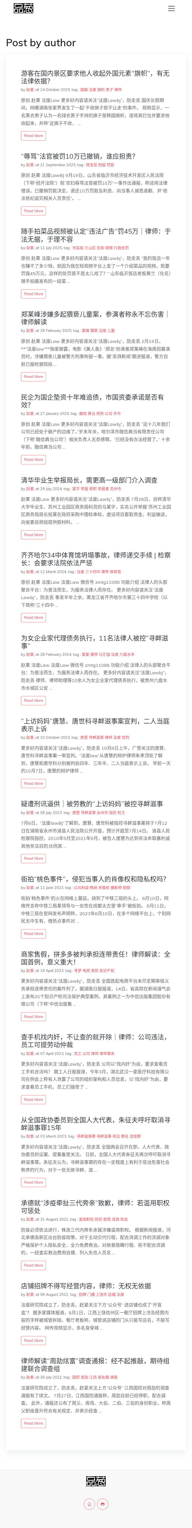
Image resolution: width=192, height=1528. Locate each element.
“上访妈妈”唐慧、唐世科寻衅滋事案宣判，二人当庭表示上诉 (95, 725)
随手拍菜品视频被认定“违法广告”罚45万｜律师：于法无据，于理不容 (96, 235)
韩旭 (93, 887)
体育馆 (115, 571)
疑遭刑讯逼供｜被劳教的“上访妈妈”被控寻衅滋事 (92, 804)
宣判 (125, 737)
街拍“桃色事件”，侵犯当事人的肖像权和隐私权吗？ (95, 879)
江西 (93, 1377)
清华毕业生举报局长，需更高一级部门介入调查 (89, 480)
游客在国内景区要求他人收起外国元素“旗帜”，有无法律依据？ (95, 77)
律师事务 (107, 1053)
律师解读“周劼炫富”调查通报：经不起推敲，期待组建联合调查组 (95, 1365)
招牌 (82, 1294)
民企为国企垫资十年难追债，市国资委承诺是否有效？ (92, 401)
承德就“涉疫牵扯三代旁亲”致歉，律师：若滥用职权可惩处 (95, 1207)
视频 (109, 247)
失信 (124, 1219)
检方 (121, 812)
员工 (78, 1053)
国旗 (84, 89)
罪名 (124, 1136)
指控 (112, 812)
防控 (98, 1219)
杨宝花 (91, 164)
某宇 (76, 488)
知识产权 (107, 970)
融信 (83, 413)
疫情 (107, 1219)
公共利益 (81, 887)
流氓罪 (135, 1136)
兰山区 (90, 247)
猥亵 (94, 330)
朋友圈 (103, 1377)
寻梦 (78, 970)
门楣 (91, 1294)
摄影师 (116, 887)
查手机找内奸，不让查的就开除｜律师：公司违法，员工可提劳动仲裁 (95, 1041)
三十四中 (92, 571)
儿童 (111, 330)
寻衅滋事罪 (86, 1136)
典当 (91, 413)
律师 (118, 89)
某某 (85, 654)
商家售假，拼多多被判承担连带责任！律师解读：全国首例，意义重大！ (95, 958)
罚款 (110, 164)
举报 (84, 488)
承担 (94, 970)
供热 (100, 413)
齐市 (117, 413)
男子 (109, 89)
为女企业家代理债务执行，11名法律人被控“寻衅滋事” (94, 642)
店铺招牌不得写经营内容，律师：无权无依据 (86, 1286)
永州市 (102, 812)
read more (33, 135)
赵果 (30, 89)
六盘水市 (127, 654)
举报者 (103, 488)
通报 (114, 1377)
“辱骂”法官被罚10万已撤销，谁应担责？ (79, 156)
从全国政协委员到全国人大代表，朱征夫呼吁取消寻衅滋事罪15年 (95, 1124)
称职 (93, 488)
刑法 (116, 1136)
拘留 (102, 164)
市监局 (78, 247)
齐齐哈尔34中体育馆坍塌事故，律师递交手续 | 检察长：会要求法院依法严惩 (96, 559)
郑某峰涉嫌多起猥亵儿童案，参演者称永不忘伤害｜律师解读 (95, 318)
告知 (100, 247)
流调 (115, 1219)
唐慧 (84, 737)
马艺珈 (104, 654)
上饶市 (101, 1294)
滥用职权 (86, 1219)
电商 (86, 970)
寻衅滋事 (96, 737)
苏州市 (115, 488)
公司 (108, 413)
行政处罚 (121, 247)
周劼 (84, 1377)
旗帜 (101, 89)
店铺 (112, 1294)
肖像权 (104, 887)
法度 (92, 89)
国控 (76, 1377)
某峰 (85, 330)
